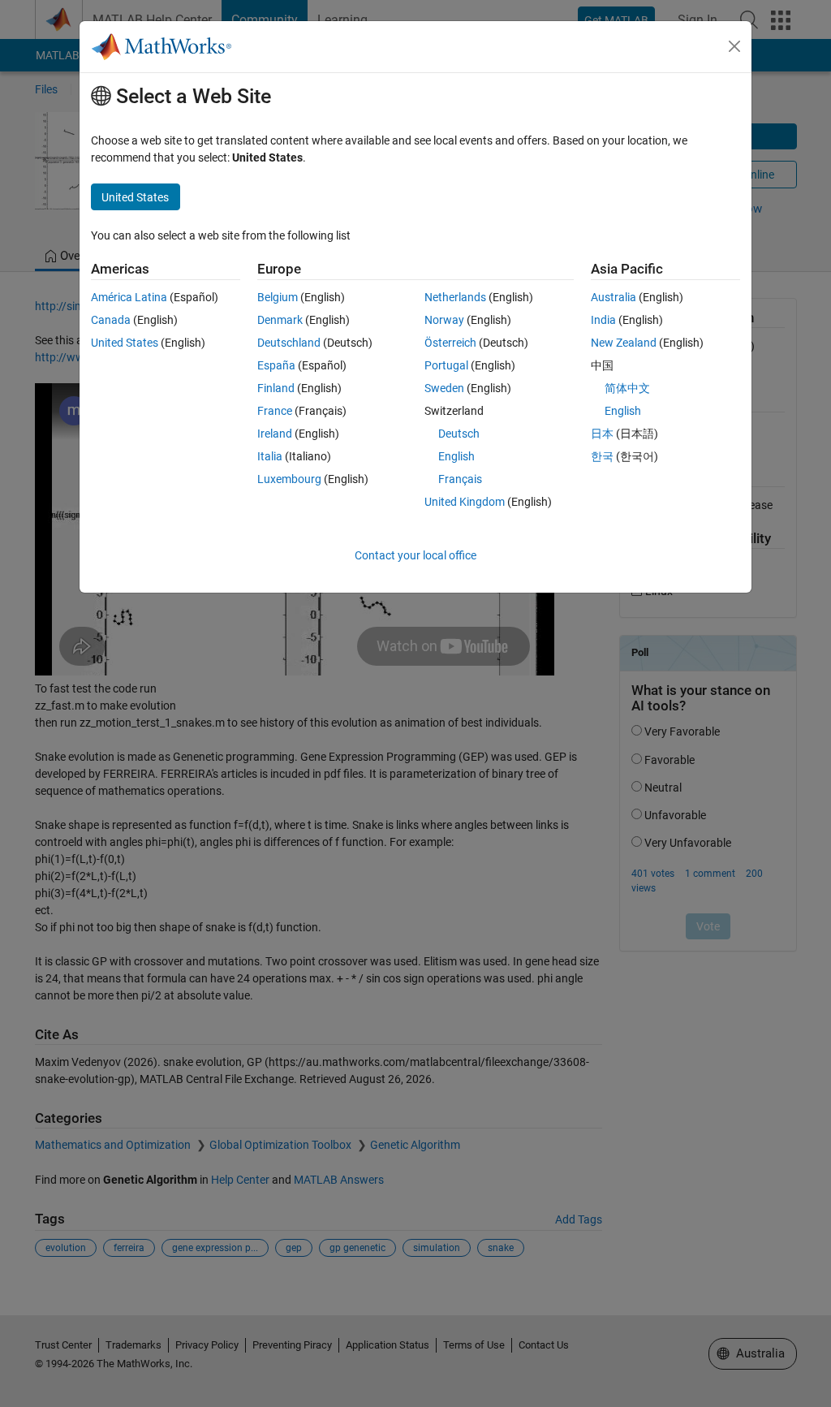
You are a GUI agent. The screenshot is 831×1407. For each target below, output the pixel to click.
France (274, 410)
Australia (613, 297)
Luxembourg (289, 479)
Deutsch (459, 433)
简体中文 (627, 388)
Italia (269, 456)
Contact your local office (415, 555)
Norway (444, 319)
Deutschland (289, 342)
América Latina (129, 297)
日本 (602, 433)
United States (124, 342)
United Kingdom (464, 501)
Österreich (450, 342)
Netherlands (455, 297)
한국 (602, 456)
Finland (276, 388)
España (276, 365)
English (456, 456)
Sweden (444, 388)
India (603, 319)
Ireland (274, 433)
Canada (111, 319)
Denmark (280, 319)
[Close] (734, 46)
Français (460, 479)
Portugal (446, 365)
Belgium (277, 297)
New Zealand (624, 342)
